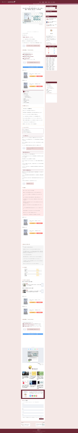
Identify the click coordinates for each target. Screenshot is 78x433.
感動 (54, 53)
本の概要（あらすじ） (26, 93)
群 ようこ (53, 67)
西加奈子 (47, 68)
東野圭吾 (47, 65)
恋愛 (48, 53)
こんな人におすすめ (26, 94)
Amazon (32, 86)
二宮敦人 (55, 57)
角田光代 (50, 68)
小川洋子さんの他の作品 (26, 102)
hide (27, 91)
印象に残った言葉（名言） (49, 90)
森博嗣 (52, 65)
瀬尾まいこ (54, 66)
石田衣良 (47, 67)
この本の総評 (25, 101)
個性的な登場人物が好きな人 (27, 96)
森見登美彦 (47, 66)
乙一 (52, 57)
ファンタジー (42, 363)
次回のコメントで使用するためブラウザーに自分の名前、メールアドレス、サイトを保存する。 (33, 417)
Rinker (31, 74)
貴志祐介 (53, 68)
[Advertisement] (33, 28)
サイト (23, 414)
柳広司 (50, 65)
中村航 (50, 57)
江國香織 (51, 66)
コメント (23, 403)
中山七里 (47, 57)
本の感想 (47, 89)
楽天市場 (39, 86)
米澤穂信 (50, 67)
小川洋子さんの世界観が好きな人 (27, 97)
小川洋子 (43, 364)
